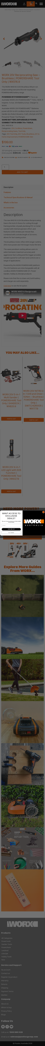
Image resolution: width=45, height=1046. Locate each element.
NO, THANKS (11, 532)
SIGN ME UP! (11, 529)
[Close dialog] (43, 512)
